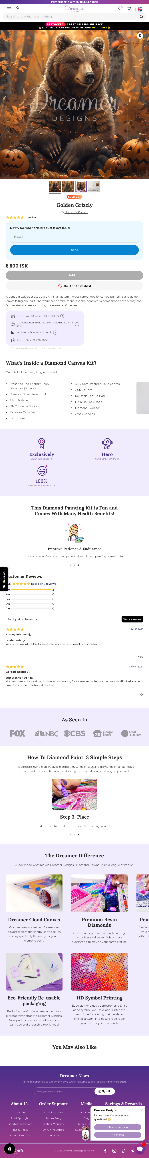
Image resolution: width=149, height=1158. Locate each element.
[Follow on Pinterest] (132, 1150)
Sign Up (106, 1091)
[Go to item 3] (81, 187)
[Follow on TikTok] (123, 1150)
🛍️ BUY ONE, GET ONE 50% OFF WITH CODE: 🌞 (74, 26)
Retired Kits (88, 1150)
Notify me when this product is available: (40, 228)
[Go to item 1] (55, 187)
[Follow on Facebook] (105, 1150)
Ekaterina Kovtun (76, 212)
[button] (139, 1148)
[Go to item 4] (94, 187)
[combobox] (74, 16)
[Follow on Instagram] (114, 1150)
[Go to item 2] (68, 187)
